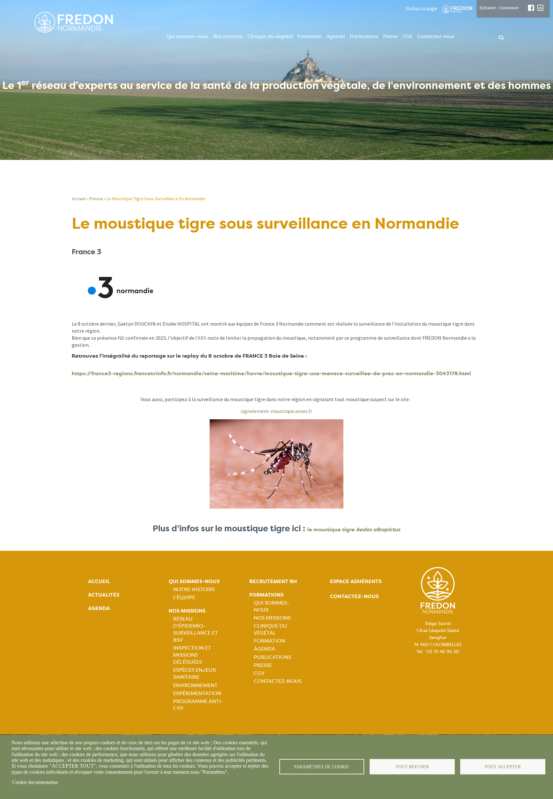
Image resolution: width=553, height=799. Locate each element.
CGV (408, 36)
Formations (266, 594)
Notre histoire (194, 589)
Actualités (103, 594)
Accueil (78, 199)
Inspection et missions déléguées (192, 655)
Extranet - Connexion (499, 8)
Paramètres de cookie (321, 766)
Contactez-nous (435, 36)
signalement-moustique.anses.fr (276, 411)
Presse (390, 36)
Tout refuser (412, 766)
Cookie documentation (35, 782)
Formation (310, 36)
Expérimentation (197, 693)
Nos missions (228, 36)
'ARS (201, 338)
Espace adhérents (355, 581)
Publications (364, 36)
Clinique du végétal (270, 36)
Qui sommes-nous (187, 36)
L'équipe (184, 597)
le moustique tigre (353, 529)
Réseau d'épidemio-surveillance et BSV (195, 629)
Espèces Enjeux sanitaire (194, 673)
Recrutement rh (273, 581)
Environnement (195, 685)
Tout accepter (503, 766)
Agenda (335, 36)
